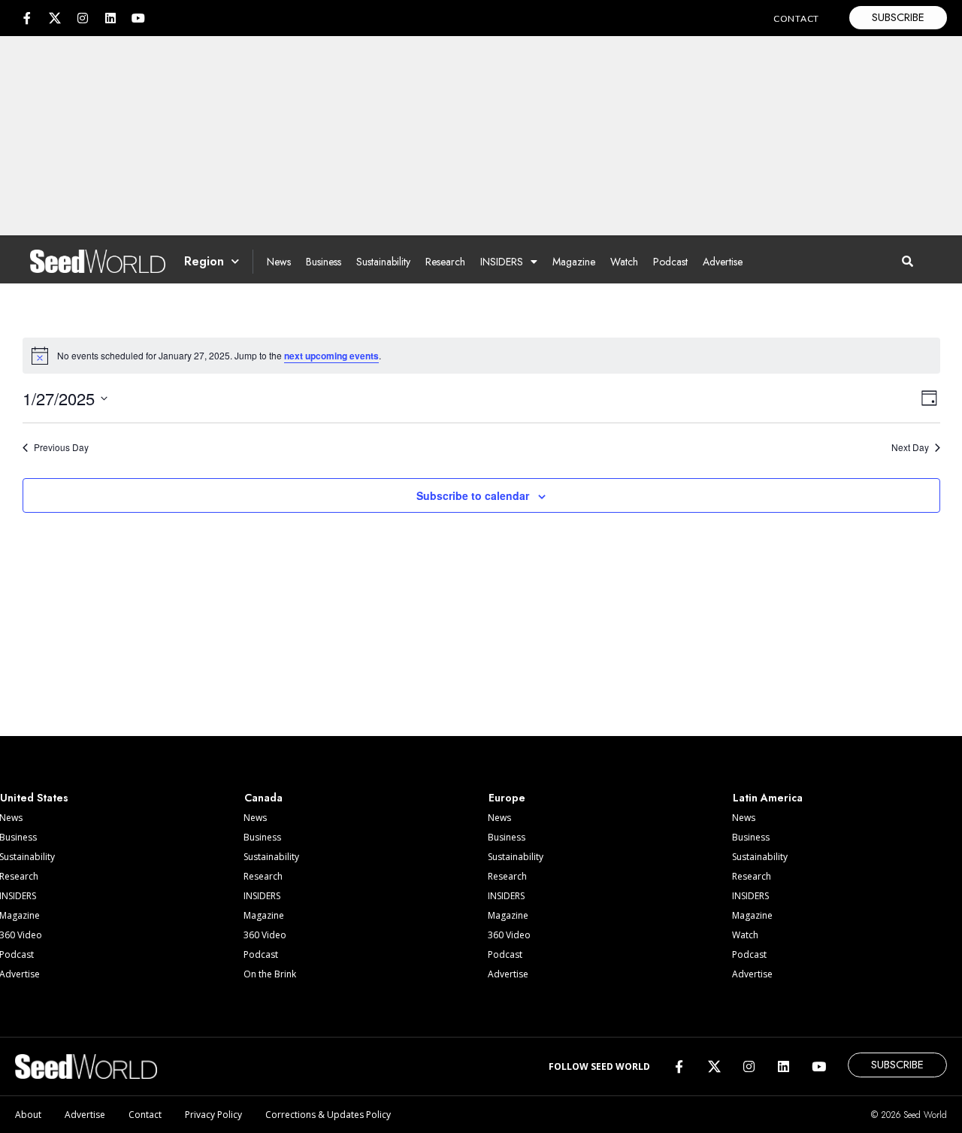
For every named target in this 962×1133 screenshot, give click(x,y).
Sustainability (383, 261)
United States (34, 797)
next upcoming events (331, 355)
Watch (624, 261)
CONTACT (796, 18)
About (28, 1114)
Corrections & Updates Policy (328, 1114)
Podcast (670, 261)
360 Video (265, 935)
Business (323, 261)
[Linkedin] (110, 18)
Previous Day (61, 447)
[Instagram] (83, 18)
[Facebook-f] (27, 18)
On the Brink (270, 974)
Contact (145, 1114)
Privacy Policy (213, 1114)
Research (445, 261)
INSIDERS (501, 261)
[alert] (481, 356)
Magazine (573, 261)
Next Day (910, 447)
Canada (263, 797)
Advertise (723, 261)
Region (204, 261)
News (279, 261)
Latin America (768, 797)
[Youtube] (138, 18)
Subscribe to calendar (472, 495)
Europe (507, 797)
